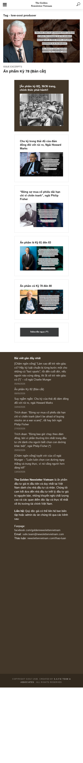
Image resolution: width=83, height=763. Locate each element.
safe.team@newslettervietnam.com (43, 534)
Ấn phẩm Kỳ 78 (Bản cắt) (24, 71)
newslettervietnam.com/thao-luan (46, 538)
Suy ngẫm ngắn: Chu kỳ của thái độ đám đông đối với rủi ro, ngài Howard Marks (41, 400)
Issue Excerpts (12, 66)
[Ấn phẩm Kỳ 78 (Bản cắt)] (41, 41)
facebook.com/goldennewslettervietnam (37, 530)
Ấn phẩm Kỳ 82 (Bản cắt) (29, 389)
